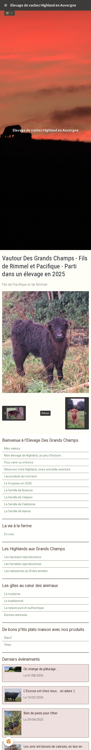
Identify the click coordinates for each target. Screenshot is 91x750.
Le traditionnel (13, 601)
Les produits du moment (20, 476)
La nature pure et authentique (24, 608)
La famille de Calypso (18, 497)
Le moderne (12, 594)
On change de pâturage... (40, 669)
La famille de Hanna (17, 511)
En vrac (9, 534)
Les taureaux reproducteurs (22, 557)
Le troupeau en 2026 (18, 483)
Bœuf (8, 637)
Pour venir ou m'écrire (18, 462)
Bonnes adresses (15, 615)
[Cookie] (8, 741)
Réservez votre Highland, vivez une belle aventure (37, 469)
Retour (45, 413)
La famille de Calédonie (19, 504)
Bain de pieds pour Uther (40, 713)
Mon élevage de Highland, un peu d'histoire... (33, 455)
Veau (7, 644)
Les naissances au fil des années (26, 571)
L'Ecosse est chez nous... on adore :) (49, 691)
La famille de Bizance (18, 490)
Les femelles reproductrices (22, 564)
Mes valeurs (12, 448)
